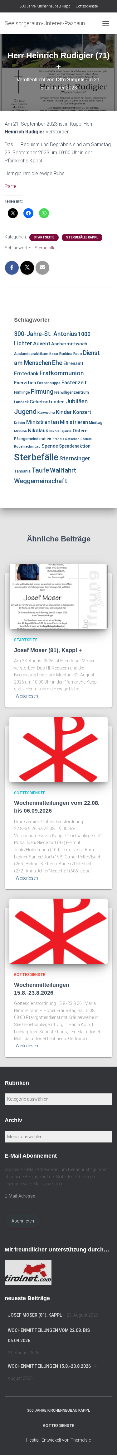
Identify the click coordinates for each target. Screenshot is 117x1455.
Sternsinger (74, 458)
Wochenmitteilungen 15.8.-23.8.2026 (49, 1366)
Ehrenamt (73, 363)
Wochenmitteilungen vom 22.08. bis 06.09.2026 (49, 1335)
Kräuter (19, 423)
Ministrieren (74, 422)
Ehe (57, 363)
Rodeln (86, 439)
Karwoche (46, 413)
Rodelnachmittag (27, 446)
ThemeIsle (81, 1440)
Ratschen (72, 439)
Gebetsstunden (47, 402)
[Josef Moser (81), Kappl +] (58, 596)
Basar (53, 354)
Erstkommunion (62, 373)
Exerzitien (25, 383)
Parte (11, 186)
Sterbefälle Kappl (82, 237)
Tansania (22, 471)
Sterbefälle (45, 247)
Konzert (82, 412)
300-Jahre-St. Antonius (45, 334)
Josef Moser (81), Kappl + (48, 650)
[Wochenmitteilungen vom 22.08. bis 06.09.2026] (58, 749)
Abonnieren (23, 1220)
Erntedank (26, 373)
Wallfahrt (63, 470)
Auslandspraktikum (31, 354)
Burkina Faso (70, 354)
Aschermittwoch (69, 344)
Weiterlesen (27, 696)
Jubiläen (77, 401)
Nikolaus (38, 430)
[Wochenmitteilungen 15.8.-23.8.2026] (58, 931)
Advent (41, 343)
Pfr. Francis (55, 439)
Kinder (64, 412)
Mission (20, 431)
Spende (49, 446)
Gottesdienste (87, 6)
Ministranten (42, 422)
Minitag (95, 422)
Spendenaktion (74, 446)
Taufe (40, 470)
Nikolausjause (60, 431)
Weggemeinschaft (40, 481)
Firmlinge (22, 392)
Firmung (42, 391)
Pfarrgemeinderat (30, 439)
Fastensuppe (49, 383)
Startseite (44, 237)
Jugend (25, 411)
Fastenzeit (74, 382)
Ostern (80, 431)
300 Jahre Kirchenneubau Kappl (45, 6)
